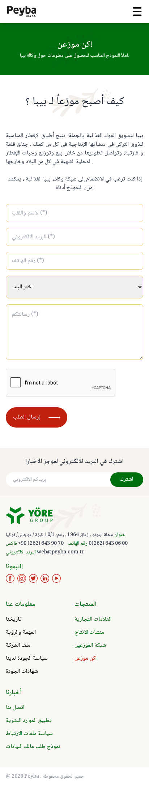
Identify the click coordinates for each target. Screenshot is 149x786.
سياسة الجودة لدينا (27, 658)
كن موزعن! (85, 658)
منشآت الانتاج (89, 632)
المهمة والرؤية (21, 632)
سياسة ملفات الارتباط (29, 734)
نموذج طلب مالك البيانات (33, 747)
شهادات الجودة (22, 671)
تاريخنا (14, 619)
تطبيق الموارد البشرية (29, 721)
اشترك (126, 479)
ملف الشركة (18, 645)
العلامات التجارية (92, 619)
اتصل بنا (15, 708)
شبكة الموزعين (90, 645)
